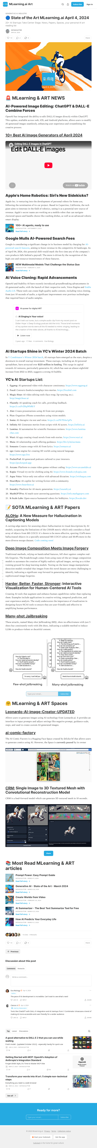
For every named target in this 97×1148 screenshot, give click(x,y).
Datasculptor (16, 30)
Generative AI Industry (16, 13)
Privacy (47, 1131)
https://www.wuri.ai (73, 437)
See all (10, 1095)
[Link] (2, 98)
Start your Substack (42, 1137)
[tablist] (15, 968)
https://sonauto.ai (62, 446)
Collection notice (64, 1131)
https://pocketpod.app (20, 463)
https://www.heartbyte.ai (22, 484)
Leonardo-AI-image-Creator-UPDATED (40, 711)
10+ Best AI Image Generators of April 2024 (43, 135)
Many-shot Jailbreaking (26, 616)
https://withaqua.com (80, 476)
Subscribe (77, 4)
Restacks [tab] (21, 968)
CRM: (10, 788)
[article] (48, 1044)
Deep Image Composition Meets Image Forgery (46, 548)
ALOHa (11, 515)
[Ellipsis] (90, 990)
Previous (14, 951)
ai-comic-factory (20, 732)
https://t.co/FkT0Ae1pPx (60, 420)
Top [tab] (8, 1031)
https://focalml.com (66, 390)
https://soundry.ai (62, 489)
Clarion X (14, 1005)
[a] (82, 1081)
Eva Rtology (15, 990)
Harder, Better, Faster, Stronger (32, 583)
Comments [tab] (11, 968)
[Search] (62, 4)
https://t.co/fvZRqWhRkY (22, 406)
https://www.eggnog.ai (76, 385)
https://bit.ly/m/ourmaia (68, 442)
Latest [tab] (14, 1031)
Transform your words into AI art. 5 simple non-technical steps (36, 1078)
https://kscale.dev (77, 498)
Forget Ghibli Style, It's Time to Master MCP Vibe (25, 1063)
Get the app (60, 1137)
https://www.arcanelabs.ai (78, 467)
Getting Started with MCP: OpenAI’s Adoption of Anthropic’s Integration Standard (31, 1059)
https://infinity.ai (76, 424)
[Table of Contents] (2, 574)
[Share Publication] (68, 4)
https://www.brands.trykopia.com (70, 472)
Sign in (90, 4)
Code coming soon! (44, 540)
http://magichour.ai (19, 398)
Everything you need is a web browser (21, 1083)
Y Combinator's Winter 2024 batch (25, 357)
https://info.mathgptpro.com (75, 493)
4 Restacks (33, 935)
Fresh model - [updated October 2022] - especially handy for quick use (34, 1044)
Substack (36, 1143)
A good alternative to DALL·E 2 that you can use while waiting (34, 1039)
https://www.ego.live (20, 454)
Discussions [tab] (23, 1031)
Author (13, 993)
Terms (53, 1131)
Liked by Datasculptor (20, 1008)
